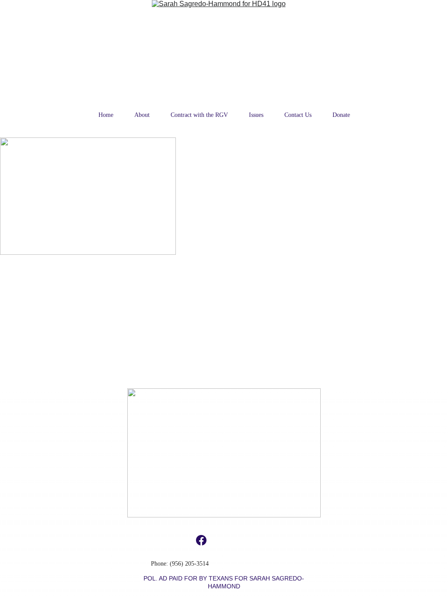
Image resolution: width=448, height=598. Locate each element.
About (142, 115)
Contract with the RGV (199, 115)
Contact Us (298, 115)
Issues (256, 115)
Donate (341, 115)
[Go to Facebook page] (201, 540)
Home (105, 115)
